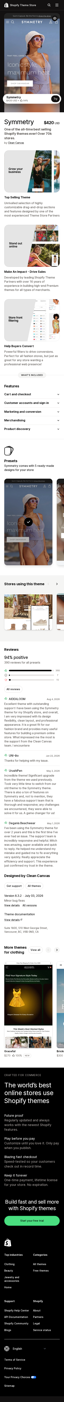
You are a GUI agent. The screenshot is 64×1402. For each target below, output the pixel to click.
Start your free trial (32, 1220)
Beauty (8, 1270)
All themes (34, 885)
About (37, 1310)
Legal (36, 1323)
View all (35, 949)
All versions (30, 905)
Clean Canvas (16, 142)
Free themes (41, 1270)
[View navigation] (57, 5)
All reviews (13, 689)
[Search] (49, 5)
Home (8, 1287)
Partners (38, 1316)
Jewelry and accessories (11, 1279)
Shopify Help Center (16, 1310)
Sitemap (9, 1385)
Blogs (7, 1330)
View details (12, 905)
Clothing (9, 1264)
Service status (42, 1330)
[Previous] (48, 584)
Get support (14, 885)
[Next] (57, 584)
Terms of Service (14, 1359)
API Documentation (16, 1316)
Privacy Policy (12, 1368)
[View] (28, 612)
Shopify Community (16, 1323)
